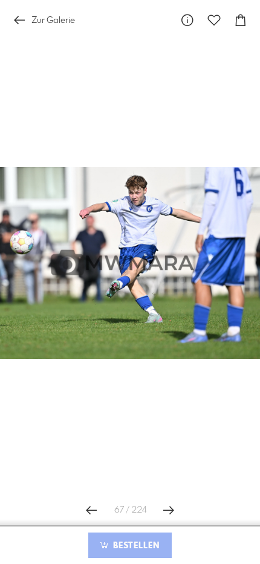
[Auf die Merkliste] (214, 20)
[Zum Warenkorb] (240, 20)
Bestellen (135, 546)
